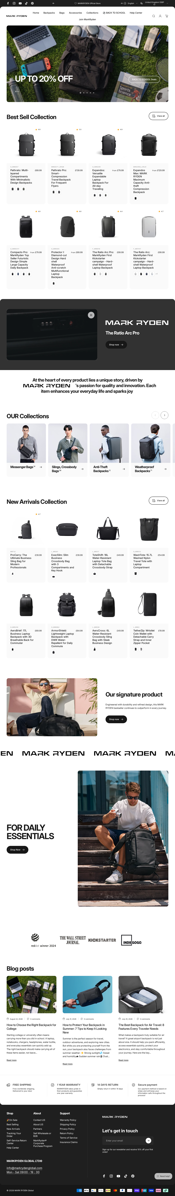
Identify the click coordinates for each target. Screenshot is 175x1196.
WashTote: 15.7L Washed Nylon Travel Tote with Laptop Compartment (142, 561)
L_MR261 (54, 551)
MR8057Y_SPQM (57, 167)
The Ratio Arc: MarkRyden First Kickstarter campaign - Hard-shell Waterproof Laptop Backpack (143, 260)
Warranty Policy (68, 1120)
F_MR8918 (96, 249)
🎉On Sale (12, 1120)
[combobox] (131, 3)
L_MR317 (95, 551)
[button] (91, 315)
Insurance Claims (68, 1142)
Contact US (39, 1120)
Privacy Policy (67, 1128)
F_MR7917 (137, 249)
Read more (11, 1060)
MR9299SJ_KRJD (139, 167)
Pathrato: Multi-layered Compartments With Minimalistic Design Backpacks (21, 176)
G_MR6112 (137, 551)
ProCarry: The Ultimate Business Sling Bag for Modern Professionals (20, 561)
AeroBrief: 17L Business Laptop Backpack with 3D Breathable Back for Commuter (22, 637)
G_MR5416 (14, 627)
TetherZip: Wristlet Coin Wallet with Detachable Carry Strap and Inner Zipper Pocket (144, 637)
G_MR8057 (14, 167)
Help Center (13, 1147)
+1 (156, 274)
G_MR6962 (55, 627)
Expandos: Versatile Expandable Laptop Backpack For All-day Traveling (100, 179)
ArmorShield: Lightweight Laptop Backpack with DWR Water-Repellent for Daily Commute (62, 638)
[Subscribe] (148, 1140)
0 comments (35, 1019)
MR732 (13, 551)
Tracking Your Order (14, 1134)
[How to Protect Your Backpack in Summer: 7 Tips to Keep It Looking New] (87, 994)
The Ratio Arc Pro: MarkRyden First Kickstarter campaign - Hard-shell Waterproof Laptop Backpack (103, 260)
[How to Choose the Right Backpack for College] (31, 994)
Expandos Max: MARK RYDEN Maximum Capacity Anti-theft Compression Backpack (141, 181)
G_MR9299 (96, 167)
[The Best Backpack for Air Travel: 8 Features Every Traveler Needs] (143, 994)
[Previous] (53, 3)
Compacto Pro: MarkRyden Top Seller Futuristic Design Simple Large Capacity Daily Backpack (19, 260)
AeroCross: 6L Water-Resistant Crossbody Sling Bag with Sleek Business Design (102, 637)
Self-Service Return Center (17, 1142)
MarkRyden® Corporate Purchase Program (42, 1143)
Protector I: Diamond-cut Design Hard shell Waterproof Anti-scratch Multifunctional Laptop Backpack (60, 265)
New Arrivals (13, 1128)
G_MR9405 (55, 249)
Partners (37, 1128)
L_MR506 (95, 627)
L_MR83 (136, 627)
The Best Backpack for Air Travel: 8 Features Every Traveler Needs (141, 1027)
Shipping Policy (68, 1124)
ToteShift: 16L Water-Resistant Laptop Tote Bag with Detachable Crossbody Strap (102, 561)
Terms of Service (68, 1137)
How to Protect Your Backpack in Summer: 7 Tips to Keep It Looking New (85, 1028)
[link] (24, 1168)
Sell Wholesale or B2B (42, 1134)
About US (38, 1124)
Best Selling (13, 1124)
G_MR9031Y (14, 249)
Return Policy (66, 1133)
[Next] (122, 3)
